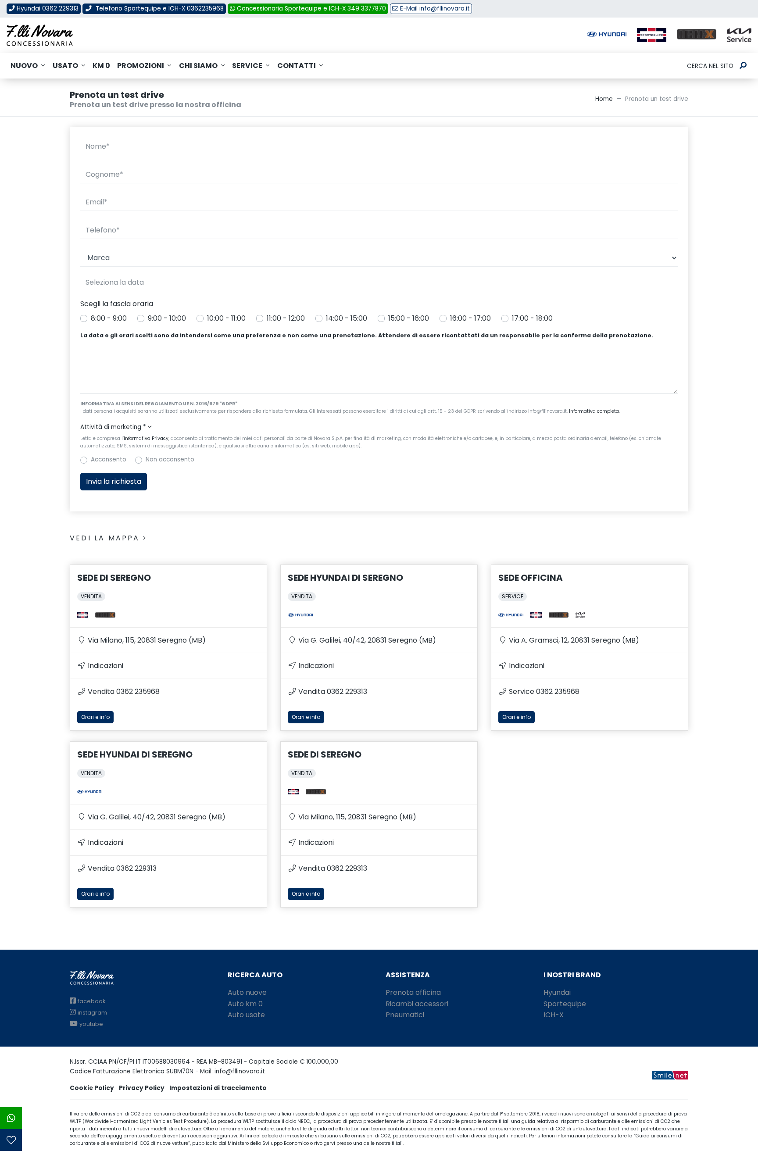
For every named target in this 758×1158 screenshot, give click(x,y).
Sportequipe (564, 1004)
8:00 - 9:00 (109, 318)
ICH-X (553, 1015)
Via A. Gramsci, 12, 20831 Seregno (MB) (573, 640)
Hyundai (557, 992)
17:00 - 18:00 (532, 318)
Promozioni (140, 66)
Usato (65, 66)
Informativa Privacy (146, 438)
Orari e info (95, 717)
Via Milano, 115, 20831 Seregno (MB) (146, 640)
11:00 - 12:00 (286, 318)
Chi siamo (198, 66)
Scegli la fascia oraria (116, 304)
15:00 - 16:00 (408, 318)
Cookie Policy (92, 1088)
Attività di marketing (113, 427)
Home (604, 99)
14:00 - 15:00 (346, 318)
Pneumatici (405, 1015)
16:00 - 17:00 (470, 318)
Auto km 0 (245, 1004)
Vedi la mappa (106, 538)
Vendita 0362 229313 (332, 691)
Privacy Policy (141, 1088)
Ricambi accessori (417, 1004)
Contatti (296, 66)
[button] (379, 427)
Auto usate (246, 1015)
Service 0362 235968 (543, 691)
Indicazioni (104, 666)
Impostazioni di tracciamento (218, 1088)
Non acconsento (170, 459)
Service (247, 66)
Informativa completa (594, 411)
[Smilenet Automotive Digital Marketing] (670, 1075)
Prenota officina (413, 992)
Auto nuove (247, 992)
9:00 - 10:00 (167, 318)
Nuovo (24, 66)
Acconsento (108, 459)
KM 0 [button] (101, 66)
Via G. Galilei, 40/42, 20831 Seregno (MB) (366, 640)
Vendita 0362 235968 (123, 691)
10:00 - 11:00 (226, 318)
